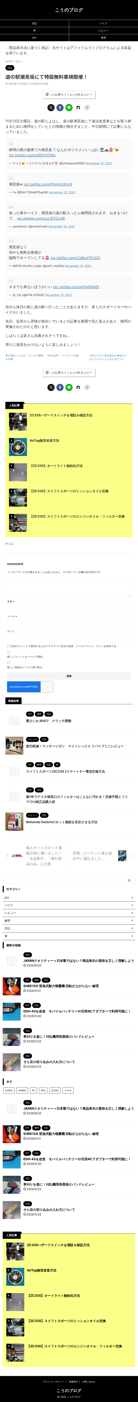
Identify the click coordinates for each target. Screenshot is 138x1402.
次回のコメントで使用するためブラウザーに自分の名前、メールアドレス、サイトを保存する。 (64, 646)
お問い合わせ (88, 1381)
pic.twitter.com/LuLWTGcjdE (41, 218)
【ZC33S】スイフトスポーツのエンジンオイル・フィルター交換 (77, 516)
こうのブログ (69, 10)
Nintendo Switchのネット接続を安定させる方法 (61, 822)
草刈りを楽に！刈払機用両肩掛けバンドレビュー (59, 1036)
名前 (11, 601)
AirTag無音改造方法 (44, 440)
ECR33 (9, 1090)
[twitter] (51, 107)
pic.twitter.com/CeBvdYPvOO (75, 258)
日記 (34, 23)
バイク (103, 23)
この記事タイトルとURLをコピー (70, 94)
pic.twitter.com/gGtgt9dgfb (76, 287)
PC (33, 1090)
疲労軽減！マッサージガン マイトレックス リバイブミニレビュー (75, 746)
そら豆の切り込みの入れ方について (49, 1062)
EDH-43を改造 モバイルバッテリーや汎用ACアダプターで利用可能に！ (77, 1011)
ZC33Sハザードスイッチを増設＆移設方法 (61, 415)
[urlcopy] (87, 107)
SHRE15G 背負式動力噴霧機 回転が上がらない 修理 (61, 986)
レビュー (103, 30)
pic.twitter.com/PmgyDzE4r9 (48, 184)
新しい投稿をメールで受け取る (24, 667)
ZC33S (55, 1090)
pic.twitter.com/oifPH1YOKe (32, 155)
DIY (34, 37)
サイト (11, 631)
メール (12, 616)
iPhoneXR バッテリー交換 (64, 355)
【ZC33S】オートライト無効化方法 (56, 466)
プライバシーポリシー (53, 1381)
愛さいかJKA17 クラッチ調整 (48, 721)
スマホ (68, 1090)
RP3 (43, 1090)
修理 (103, 37)
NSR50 (22, 1090)
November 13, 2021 (98, 163)
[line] (69, 107)
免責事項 (73, 1381)
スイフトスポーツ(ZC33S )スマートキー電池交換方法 (65, 771)
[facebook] (60, 107)
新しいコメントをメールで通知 (24, 656)
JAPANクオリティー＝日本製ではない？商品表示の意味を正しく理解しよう (78, 961)
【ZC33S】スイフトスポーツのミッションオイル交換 (69, 491)
